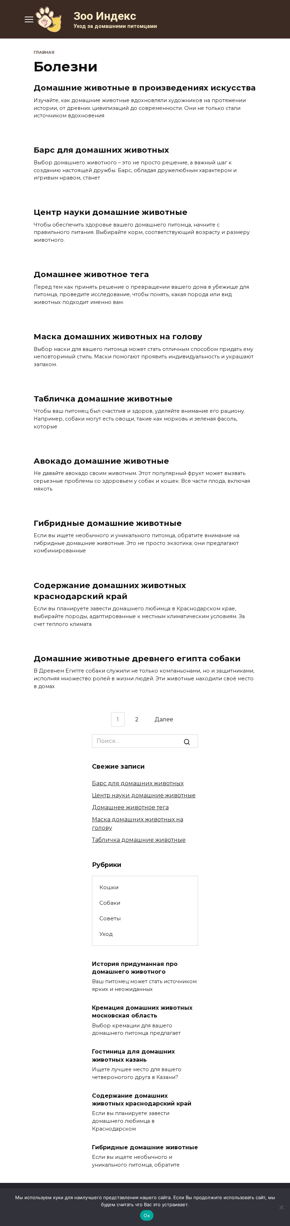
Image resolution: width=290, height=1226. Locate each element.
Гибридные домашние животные (108, 523)
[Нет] (281, 1207)
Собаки (110, 902)
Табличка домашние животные (103, 399)
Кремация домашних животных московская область (142, 1011)
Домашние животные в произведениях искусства (145, 88)
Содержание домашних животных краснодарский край (110, 590)
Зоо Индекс (105, 16)
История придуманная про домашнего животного (135, 967)
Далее (164, 719)
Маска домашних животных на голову (118, 336)
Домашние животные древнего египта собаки (137, 658)
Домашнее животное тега (91, 274)
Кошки (109, 887)
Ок (147, 1215)
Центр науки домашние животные (110, 212)
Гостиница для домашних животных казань (133, 1055)
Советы (110, 918)
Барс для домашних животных (101, 150)
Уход (106, 934)
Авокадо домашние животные (101, 461)
